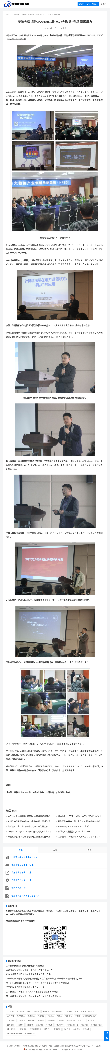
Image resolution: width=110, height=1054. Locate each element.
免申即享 (31, 1016)
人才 (76, 1012)
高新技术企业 (30, 1034)
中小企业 (36, 1012)
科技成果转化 (12, 1029)
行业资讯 (15, 14)
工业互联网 (11, 1020)
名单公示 (68, 1016)
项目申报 (86, 1029)
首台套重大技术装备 (14, 1034)
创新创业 (50, 1016)
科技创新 (84, 1025)
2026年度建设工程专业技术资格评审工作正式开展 (28, 974)
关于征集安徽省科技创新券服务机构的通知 (25, 965)
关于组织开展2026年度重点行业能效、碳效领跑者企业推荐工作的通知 (37, 983)
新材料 (61, 1020)
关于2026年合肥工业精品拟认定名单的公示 (25, 987)
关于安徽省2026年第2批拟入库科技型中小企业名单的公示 (32, 991)
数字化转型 (51, 1020)
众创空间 (10, 1016)
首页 (8, 14)
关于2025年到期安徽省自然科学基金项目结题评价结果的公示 (33, 996)
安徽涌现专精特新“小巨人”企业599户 (74, 831)
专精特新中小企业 (23, 1012)
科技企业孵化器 (72, 1025)
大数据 (77, 1016)
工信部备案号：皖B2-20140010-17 (73, 1050)
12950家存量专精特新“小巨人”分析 (73, 826)
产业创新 (46, 1012)
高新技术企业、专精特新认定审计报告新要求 (28, 826)
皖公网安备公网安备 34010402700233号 (41, 1050)
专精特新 (10, 1012)
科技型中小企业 (96, 1025)
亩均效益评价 (57, 1012)
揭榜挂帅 (41, 1020)
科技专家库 (60, 1025)
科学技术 (49, 1025)
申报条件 (30, 1025)
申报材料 (20, 1025)
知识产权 (39, 1025)
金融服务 (76, 1029)
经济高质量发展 (35, 1029)
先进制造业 (21, 1016)
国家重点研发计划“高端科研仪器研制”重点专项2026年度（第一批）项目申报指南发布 (44, 978)
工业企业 (22, 1020)
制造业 (59, 1016)
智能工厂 (81, 1020)
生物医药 (10, 1025)
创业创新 (41, 1016)
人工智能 (68, 1012)
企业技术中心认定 (87, 1012)
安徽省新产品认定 (89, 1016)
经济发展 (23, 1029)
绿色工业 (47, 1029)
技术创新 (31, 1020)
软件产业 (67, 1029)
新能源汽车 (71, 1020)
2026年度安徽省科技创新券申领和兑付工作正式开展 (29, 970)
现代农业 (91, 1020)
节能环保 (57, 1029)
